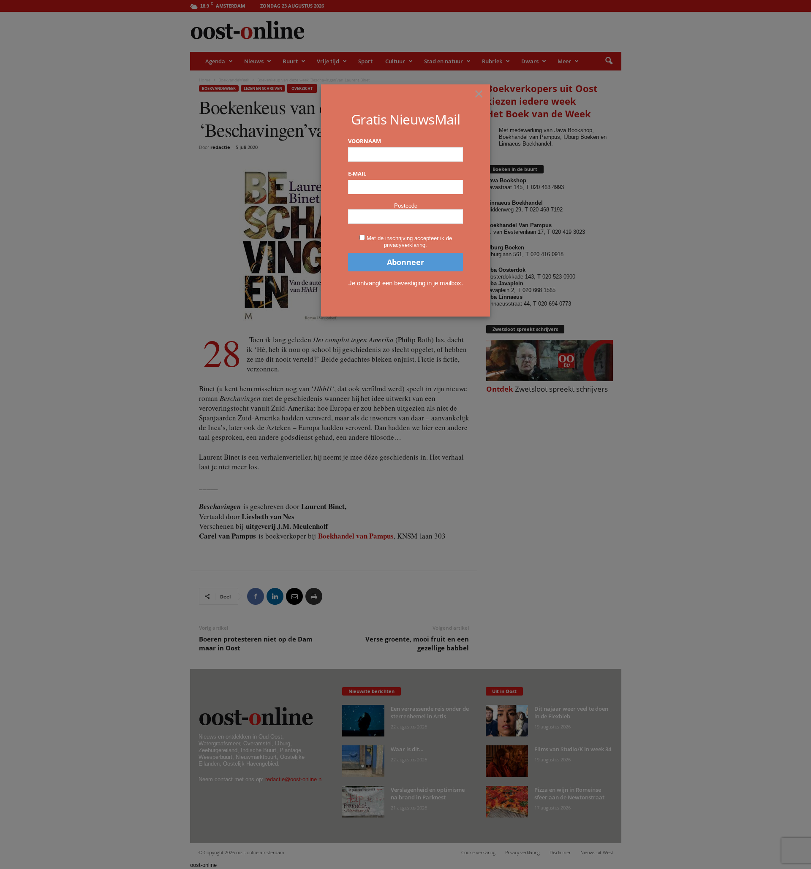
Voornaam (364, 141)
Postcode (405, 206)
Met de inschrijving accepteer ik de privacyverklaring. (409, 241)
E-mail (357, 173)
